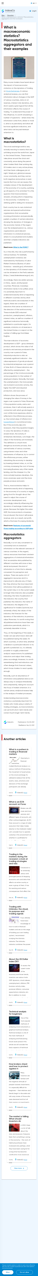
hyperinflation (9, 422)
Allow (8, 1272)
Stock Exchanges (13, 91)
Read (25, 792)
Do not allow (24, 1272)
